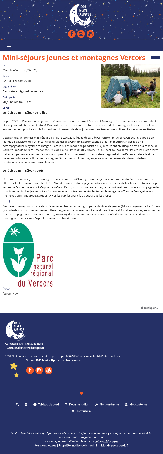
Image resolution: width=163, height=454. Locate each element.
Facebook (72, 34)
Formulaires (83, 411)
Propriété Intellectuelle (73, 445)
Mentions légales (45, 445)
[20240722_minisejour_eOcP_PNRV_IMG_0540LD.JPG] (128, 88)
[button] (26, 404)
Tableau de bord (48, 404)
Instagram (81, 34)
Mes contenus (138, 404)
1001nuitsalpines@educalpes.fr (24, 348)
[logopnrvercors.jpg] (28, 254)
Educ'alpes (72, 356)
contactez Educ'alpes (105, 441)
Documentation (79, 404)
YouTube (90, 34)
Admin (94, 445)
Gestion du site (109, 404)
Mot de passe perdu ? (114, 445)
